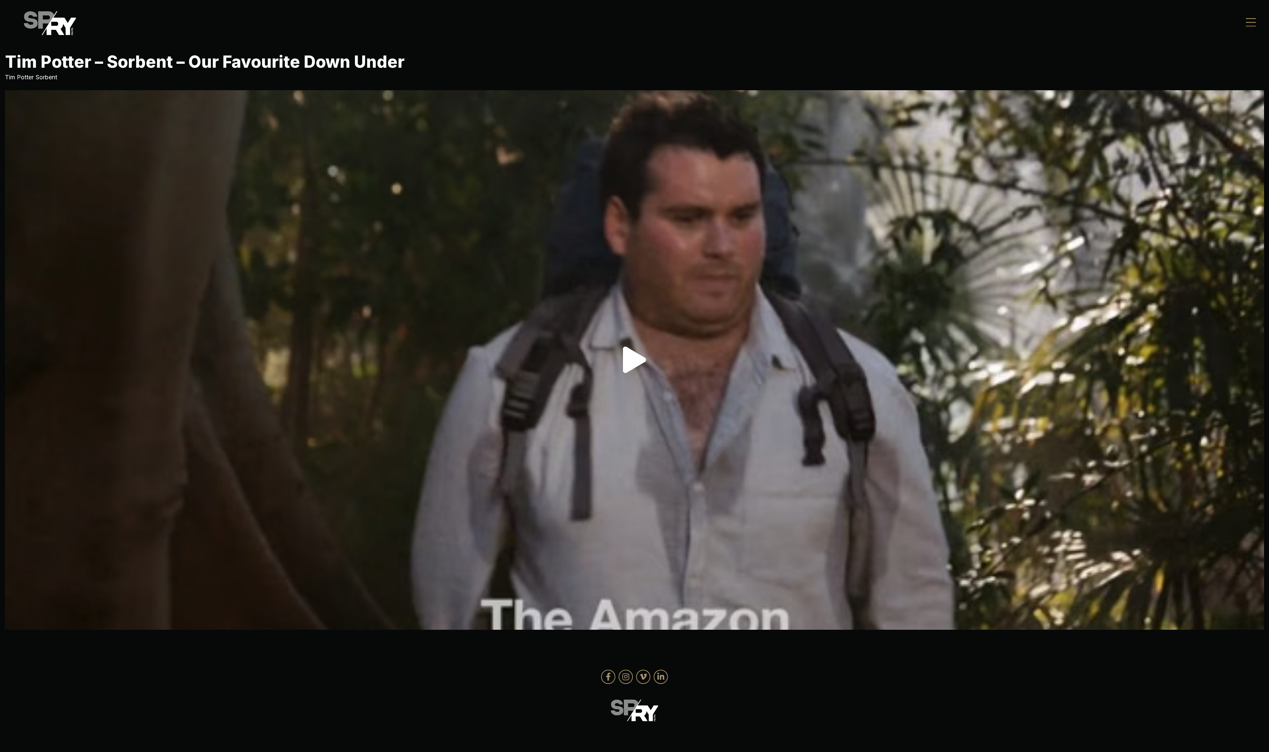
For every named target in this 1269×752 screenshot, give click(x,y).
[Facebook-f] (608, 677)
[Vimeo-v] (643, 677)
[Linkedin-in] (661, 677)
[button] (634, 360)
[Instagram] (626, 677)
